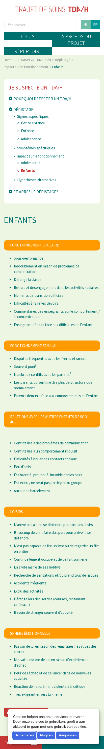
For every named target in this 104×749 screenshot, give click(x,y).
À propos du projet (76, 39)
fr (95, 24)
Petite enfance (33, 123)
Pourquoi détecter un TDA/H (42, 98)
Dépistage (63, 59)
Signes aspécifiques (33, 116)
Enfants (28, 170)
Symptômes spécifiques (36, 148)
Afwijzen (46, 735)
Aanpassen (68, 735)
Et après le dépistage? (35, 191)
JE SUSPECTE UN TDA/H (34, 59)
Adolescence (31, 139)
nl (85, 24)
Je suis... (28, 36)
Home (8, 59)
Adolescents (31, 162)
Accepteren (25, 735)
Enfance (27, 130)
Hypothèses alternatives (36, 179)
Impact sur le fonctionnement (26, 66)
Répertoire (28, 51)
